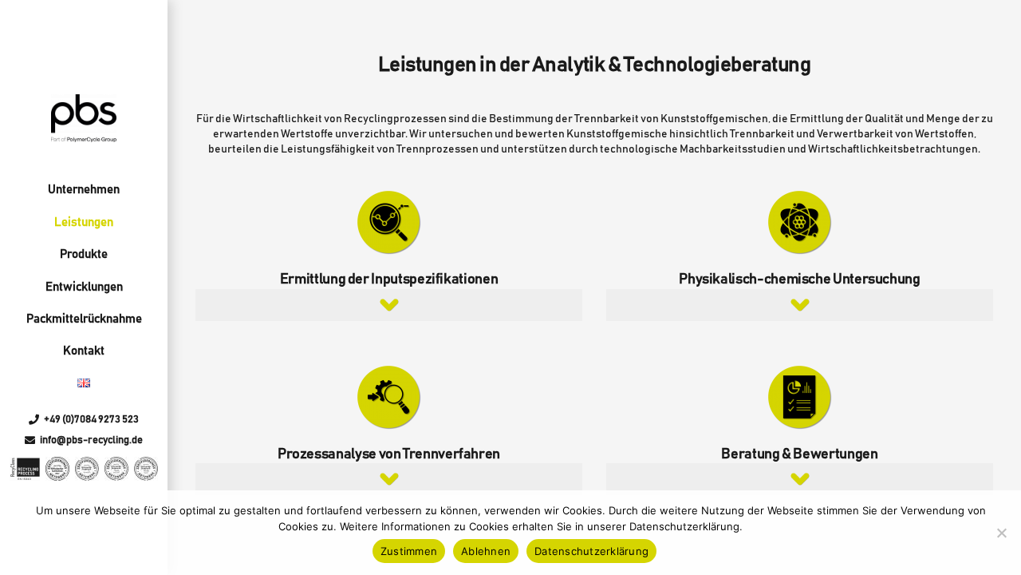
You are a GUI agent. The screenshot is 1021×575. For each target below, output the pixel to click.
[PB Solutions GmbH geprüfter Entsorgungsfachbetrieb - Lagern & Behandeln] (116, 469)
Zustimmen (408, 551)
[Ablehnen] (1001, 533)
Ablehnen (485, 551)
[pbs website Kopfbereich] (83, 118)
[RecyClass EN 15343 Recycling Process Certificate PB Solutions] (25, 469)
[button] (388, 305)
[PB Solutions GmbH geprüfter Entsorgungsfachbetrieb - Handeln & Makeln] (146, 469)
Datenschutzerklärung (591, 551)
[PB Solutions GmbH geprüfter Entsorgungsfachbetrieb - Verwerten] (87, 469)
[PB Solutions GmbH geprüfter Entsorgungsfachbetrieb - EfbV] (57, 469)
